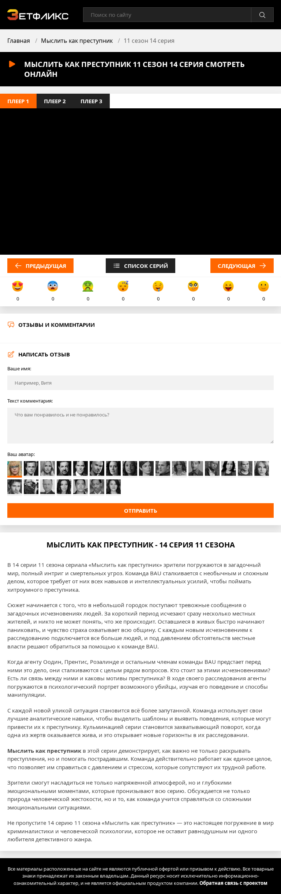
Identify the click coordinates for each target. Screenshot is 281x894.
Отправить (140, 510)
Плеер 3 (91, 101)
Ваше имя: (19, 368)
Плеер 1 (18, 101)
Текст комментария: (30, 400)
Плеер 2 (55, 101)
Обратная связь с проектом (233, 883)
